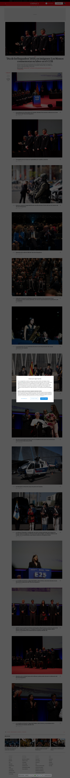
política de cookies (43, 387)
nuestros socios (32, 381)
